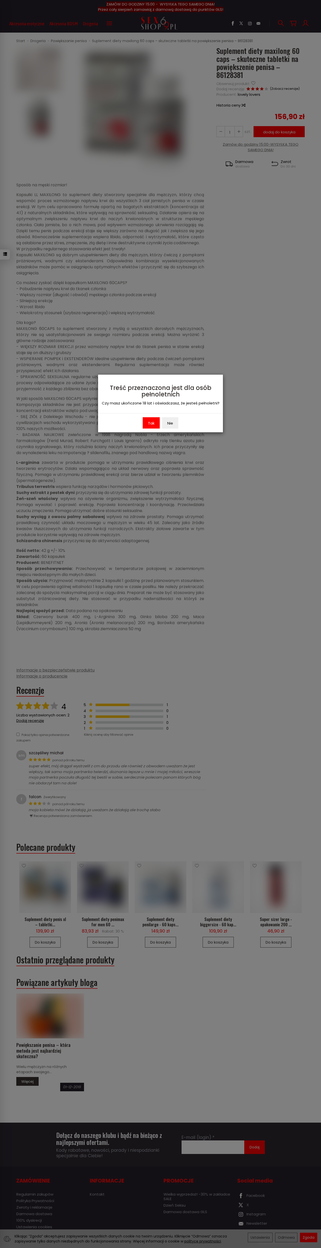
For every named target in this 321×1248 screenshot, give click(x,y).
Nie (170, 423)
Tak (151, 423)
